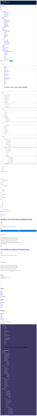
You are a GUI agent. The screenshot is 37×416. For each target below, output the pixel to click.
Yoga (5, 37)
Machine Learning (6, 26)
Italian (3, 197)
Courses (3, 167)
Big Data (5, 22)
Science (5, 57)
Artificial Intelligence (7, 21)
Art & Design (4, 11)
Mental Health (6, 35)
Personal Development (5, 47)
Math (5, 55)
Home (3, 166)
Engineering (6, 52)
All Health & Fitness (7, 31)
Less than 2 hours (5, 209)
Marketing (3, 45)
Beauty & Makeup (6, 41)
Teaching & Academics (5, 50)
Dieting (5, 32)
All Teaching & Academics (8, 51)
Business (3, 17)
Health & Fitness (4, 30)
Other (5, 56)
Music (3, 46)
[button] (20, 90)
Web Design (6, 16)
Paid (3, 190)
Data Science (4, 18)
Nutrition (5, 36)
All (3, 189)
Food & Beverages (6, 42)
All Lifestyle (6, 40)
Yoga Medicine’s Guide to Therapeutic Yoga (14, 249)
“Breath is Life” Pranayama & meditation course (16, 219)
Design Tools (6, 13)
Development (4, 27)
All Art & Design (6, 12)
